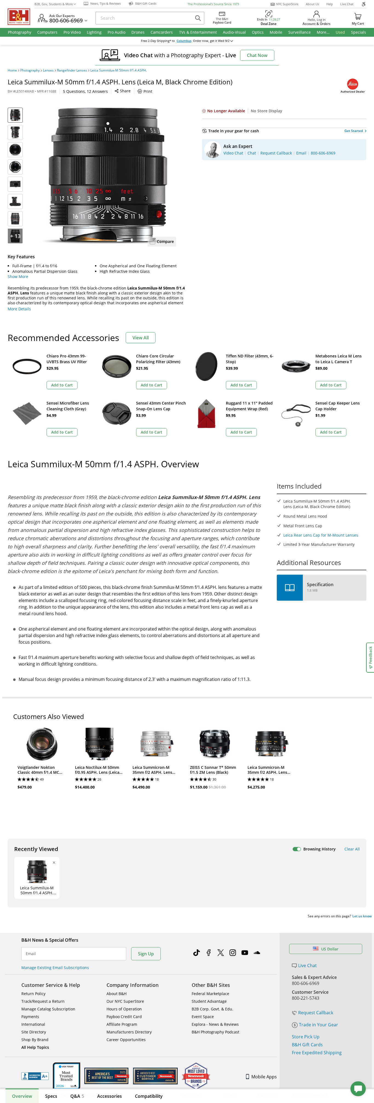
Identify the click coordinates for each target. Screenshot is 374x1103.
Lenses (48, 70)
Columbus (184, 41)
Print (147, 91)
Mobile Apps (264, 1077)
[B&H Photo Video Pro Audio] (21, 16)
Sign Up (146, 954)
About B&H (116, 993)
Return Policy (33, 993)
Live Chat (346, 4)
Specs (51, 1096)
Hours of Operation (124, 1009)
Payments (30, 1016)
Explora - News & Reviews (215, 1024)
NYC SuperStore (287, 4)
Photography (30, 70)
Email (31, 954)
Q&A (77, 1096)
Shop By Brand (34, 1039)
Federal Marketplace (210, 993)
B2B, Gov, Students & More (53, 4)
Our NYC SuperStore (125, 1001)
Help (329, 4)
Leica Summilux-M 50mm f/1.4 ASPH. (118, 70)
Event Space (203, 1016)
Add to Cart (62, 385)
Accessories (109, 1096)
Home (12, 70)
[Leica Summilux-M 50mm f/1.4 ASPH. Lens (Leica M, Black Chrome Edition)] (107, 176)
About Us (312, 4)
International (33, 1024)
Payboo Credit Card (124, 1016)
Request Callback (315, 1013)
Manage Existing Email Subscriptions (55, 967)
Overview (22, 1096)
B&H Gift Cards (307, 1045)
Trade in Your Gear (318, 1025)
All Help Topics (35, 1047)
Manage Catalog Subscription (48, 1009)
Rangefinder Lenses (72, 70)
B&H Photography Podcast (215, 1032)
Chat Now (257, 55)
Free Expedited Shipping (317, 1053)
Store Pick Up (306, 1037)
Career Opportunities (126, 1039)
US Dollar (329, 949)
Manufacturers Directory (129, 1032)
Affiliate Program (122, 1024)
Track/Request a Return (43, 1001)
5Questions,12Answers (85, 91)
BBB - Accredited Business (35, 1076)
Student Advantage (209, 1001)
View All (141, 338)
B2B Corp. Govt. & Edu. (212, 1009)
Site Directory (33, 1032)
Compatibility (149, 1096)
